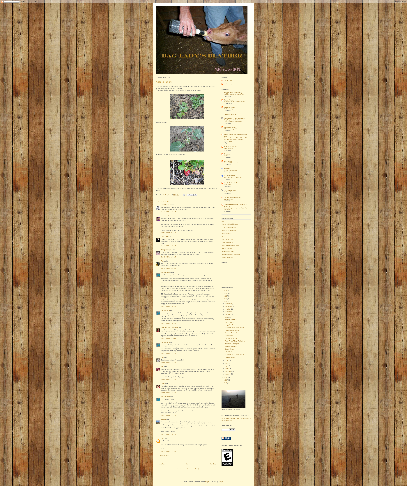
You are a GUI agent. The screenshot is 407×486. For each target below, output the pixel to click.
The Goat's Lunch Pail (231, 183)
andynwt (207, 481)
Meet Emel (228, 352)
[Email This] (188, 195)
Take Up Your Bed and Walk (230, 245)
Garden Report (229, 349)
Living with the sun (230, 127)
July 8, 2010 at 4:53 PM (168, 392)
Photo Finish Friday (231, 346)
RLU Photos (228, 161)
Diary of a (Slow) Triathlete (230, 224)
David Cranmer (166, 205)
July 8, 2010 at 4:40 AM (168, 233)
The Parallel (227, 184)
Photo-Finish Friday (231, 319)
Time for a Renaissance (230, 170)
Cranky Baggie (229, 322)
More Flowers (229, 335)
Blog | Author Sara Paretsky (233, 93)
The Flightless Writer (228, 251)
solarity (163, 419)
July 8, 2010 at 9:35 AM (168, 306)
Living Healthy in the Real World (234, 118)
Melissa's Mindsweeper (229, 230)
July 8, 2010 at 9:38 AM (168, 323)
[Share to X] (192, 195)
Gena (162, 383)
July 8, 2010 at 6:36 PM (168, 434)
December (228, 303)
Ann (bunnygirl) (166, 250)
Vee (162, 366)
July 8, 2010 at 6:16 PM (168, 415)
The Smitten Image (230, 190)
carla (162, 438)
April (227, 366)
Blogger (221, 481)
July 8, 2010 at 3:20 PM (168, 362)
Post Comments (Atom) (191, 469)
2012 (225, 296)
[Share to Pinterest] (196, 195)
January (228, 374)
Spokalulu (227, 168)
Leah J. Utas (165, 237)
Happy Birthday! (230, 357)
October (228, 309)
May (227, 363)
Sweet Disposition (227, 242)
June (227, 360)
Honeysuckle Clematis (232, 330)
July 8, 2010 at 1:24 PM (168, 353)
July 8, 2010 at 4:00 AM (168, 212)
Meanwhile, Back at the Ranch (234, 327)
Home (187, 464)
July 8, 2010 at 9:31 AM (168, 268)
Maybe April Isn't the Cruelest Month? (234, 101)
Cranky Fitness (228, 100)
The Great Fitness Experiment (231, 254)
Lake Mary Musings (230, 114)
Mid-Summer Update (230, 109)
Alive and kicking (228, 199)
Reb (162, 261)
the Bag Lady (165, 272)
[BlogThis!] (190, 195)
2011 (225, 298)
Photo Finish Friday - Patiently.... (235, 341)
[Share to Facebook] (194, 195)
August (227, 314)
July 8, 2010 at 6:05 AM (168, 246)
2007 (225, 383)
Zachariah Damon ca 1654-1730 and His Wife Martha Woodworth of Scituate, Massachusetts (235, 139)
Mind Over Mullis (227, 233)
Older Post (213, 464)
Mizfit (223, 236)
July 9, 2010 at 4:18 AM (168, 451)
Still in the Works (229, 175)
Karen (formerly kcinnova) (169, 327)
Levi (162, 357)
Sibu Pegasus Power (228, 239)
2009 (225, 377)
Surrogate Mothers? (231, 333)
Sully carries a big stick (230, 129)
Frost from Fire (228, 192)
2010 (225, 301)
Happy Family (229, 325)
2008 (225, 380)
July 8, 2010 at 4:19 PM (168, 379)
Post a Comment (164, 455)
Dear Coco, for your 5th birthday (233, 177)
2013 (225, 293)
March (227, 368)
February (228, 371)
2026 (225, 290)
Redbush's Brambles (230, 147)
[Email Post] (183, 195)
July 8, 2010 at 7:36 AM (168, 257)
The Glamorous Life (231, 338)
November (228, 306)
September (229, 312)
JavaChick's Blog (229, 107)
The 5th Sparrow (227, 248)
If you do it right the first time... (232, 163)
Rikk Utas (227, 154)
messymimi (165, 216)
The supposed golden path (232, 197)
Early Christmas (228, 148)
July (226, 317)
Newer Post (161, 464)
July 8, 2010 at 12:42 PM (168, 338)
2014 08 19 (227, 155)
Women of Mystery (227, 257)
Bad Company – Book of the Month (234, 94)
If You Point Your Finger (229, 227)
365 (223, 221)
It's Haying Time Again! (232, 343)
